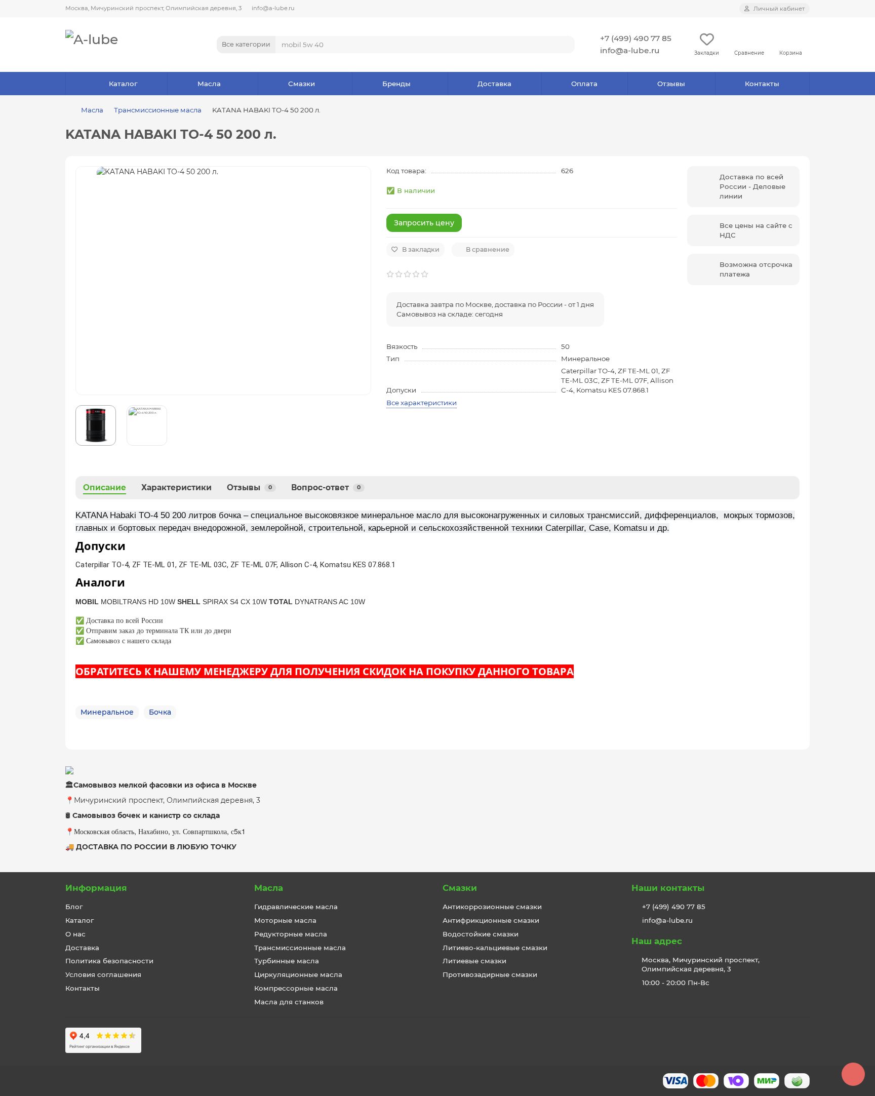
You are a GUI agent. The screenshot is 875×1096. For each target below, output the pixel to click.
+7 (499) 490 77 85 (635, 38)
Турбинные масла (286, 961)
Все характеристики (421, 403)
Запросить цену (424, 222)
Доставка (494, 84)
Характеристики (176, 487)
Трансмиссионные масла (158, 110)
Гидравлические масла (296, 907)
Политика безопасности (109, 961)
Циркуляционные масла (298, 974)
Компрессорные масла (296, 988)
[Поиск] (564, 44)
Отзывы (671, 84)
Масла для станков (289, 1002)
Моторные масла (285, 920)
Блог (74, 907)
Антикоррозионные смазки (492, 907)
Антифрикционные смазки (491, 920)
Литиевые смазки (474, 961)
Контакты (762, 84)
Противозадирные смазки (490, 974)
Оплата (584, 84)
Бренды (396, 84)
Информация (96, 888)
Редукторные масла (290, 934)
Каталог (123, 84)
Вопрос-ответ (326, 487)
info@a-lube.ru (273, 8)
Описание (104, 487)
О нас (75, 934)
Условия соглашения (103, 974)
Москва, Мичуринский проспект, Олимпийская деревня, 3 (153, 8)
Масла (209, 84)
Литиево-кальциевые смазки (495, 948)
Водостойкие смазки (481, 934)
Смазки (301, 84)
